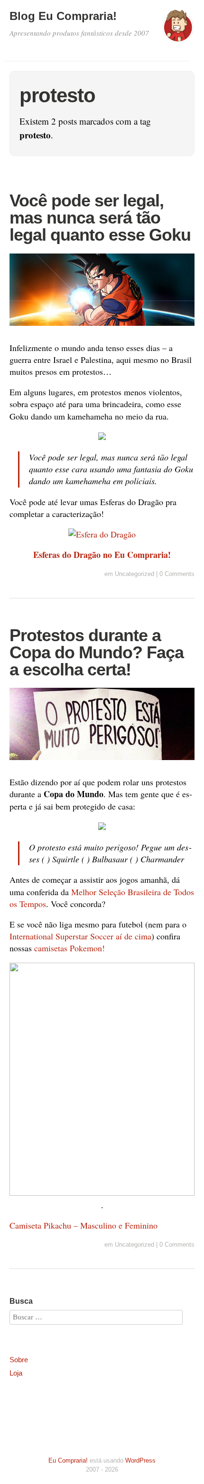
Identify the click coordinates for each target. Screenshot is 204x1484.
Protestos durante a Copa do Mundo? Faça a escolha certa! (96, 652)
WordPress (140, 1460)
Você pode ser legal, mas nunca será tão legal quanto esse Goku (100, 217)
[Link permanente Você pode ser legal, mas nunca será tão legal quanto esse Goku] (102, 327)
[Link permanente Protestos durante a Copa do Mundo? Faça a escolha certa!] (102, 761)
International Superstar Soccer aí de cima (80, 936)
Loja (15, 1373)
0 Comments (177, 573)
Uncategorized (134, 573)
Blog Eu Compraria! (63, 16)
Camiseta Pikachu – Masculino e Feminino (83, 1225)
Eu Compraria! (68, 1460)
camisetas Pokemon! (69, 948)
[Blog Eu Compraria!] (178, 30)
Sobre (18, 1360)
